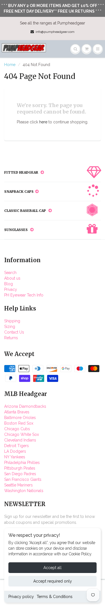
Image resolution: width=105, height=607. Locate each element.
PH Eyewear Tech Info (23, 295)
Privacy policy (21, 596)
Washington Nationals (23, 490)
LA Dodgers (15, 451)
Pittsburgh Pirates (19, 468)
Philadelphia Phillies (22, 462)
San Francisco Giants (22, 479)
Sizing (9, 326)
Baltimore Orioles (20, 417)
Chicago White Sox (21, 434)
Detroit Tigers (16, 445)
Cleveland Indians (20, 440)
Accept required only (52, 581)
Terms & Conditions (55, 596)
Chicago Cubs (17, 429)
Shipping (12, 321)
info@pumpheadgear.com (55, 32)
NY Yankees (14, 457)
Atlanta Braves (16, 412)
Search (10, 272)
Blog (8, 284)
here (43, 122)
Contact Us (14, 332)
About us (12, 278)
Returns (11, 338)
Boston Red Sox (18, 423)
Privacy (10, 289)
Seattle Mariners (18, 485)
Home (9, 64)
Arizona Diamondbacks (25, 406)
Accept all (52, 567)
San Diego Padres (20, 474)
